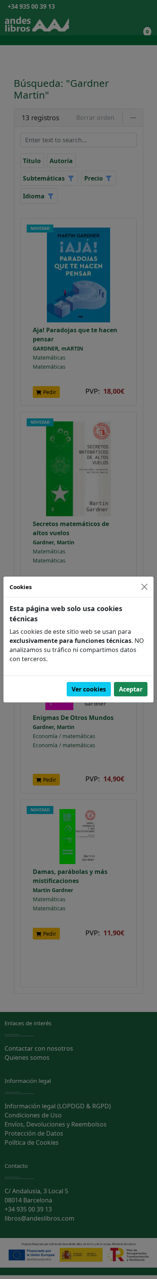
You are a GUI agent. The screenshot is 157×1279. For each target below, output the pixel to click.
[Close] (144, 587)
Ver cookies (89, 689)
